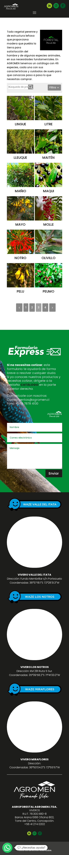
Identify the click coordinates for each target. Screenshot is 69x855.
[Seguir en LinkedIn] (49, 5)
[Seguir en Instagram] (56, 5)
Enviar (54, 473)
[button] (7, 848)
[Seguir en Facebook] (62, 5)
